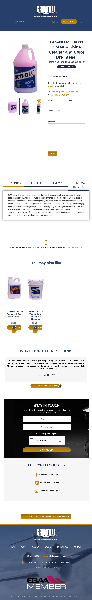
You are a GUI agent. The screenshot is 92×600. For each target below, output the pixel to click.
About (24, 547)
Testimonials (62, 547)
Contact (77, 547)
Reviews (57, 183)
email (51, 86)
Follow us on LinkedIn (49, 482)
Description (13, 183)
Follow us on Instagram (49, 491)
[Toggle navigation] (46, 27)
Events (48, 547)
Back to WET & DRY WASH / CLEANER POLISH (48, 517)
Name (50, 100)
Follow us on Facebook (49, 474)
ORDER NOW (68, 21)
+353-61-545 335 (61, 95)
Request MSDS (66, 67)
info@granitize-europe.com (65, 92)
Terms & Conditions (42, 567)
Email (70, 100)
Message (51, 121)
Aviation (35, 547)
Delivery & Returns (78, 185)
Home (13, 547)
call (77, 83)
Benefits (35, 183)
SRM (55, 567)
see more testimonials (46, 386)
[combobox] (33, 21)
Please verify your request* (46, 434)
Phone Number (54, 111)
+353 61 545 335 (74, 247)
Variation (51, 72)
